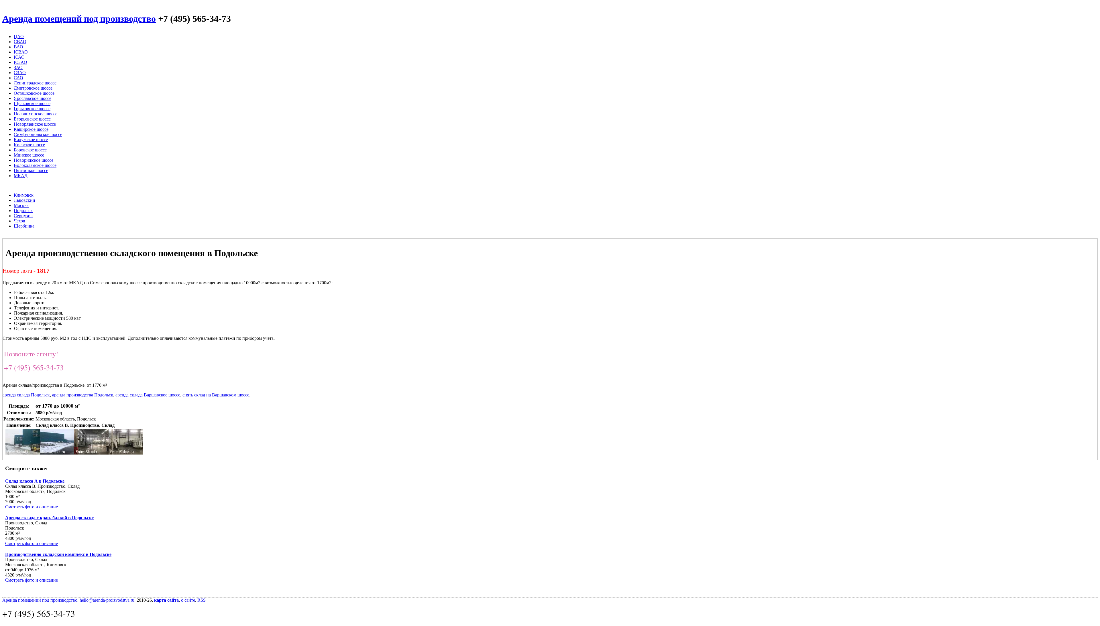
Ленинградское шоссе (35, 82)
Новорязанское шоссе (35, 124)
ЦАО (19, 36)
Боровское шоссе (30, 149)
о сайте (188, 600)
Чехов (19, 220)
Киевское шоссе (29, 144)
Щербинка (24, 226)
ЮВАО (21, 52)
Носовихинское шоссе (35, 113)
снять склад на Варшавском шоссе (215, 394)
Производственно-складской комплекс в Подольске (58, 554)
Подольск (23, 210)
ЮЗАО (20, 62)
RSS (201, 600)
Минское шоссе (29, 155)
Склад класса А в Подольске (34, 481)
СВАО (20, 41)
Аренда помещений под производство (79, 18)
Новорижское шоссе (33, 160)
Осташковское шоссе (34, 93)
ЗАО (18, 67)
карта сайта (166, 600)
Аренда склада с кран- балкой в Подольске (49, 517)
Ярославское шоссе (32, 98)
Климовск (24, 195)
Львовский (24, 200)
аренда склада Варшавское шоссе (147, 394)
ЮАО (19, 57)
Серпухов (23, 215)
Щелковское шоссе (32, 103)
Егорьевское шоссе (32, 118)
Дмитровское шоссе (33, 88)
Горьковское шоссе (32, 108)
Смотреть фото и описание (31, 506)
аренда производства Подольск (82, 394)
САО (18, 77)
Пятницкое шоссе (31, 170)
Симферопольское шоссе (38, 134)
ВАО (18, 46)
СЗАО (20, 72)
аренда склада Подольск (26, 394)
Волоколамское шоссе (35, 165)
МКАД (21, 175)
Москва (21, 205)
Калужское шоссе (31, 139)
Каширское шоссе (31, 129)
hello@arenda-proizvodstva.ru (107, 600)
